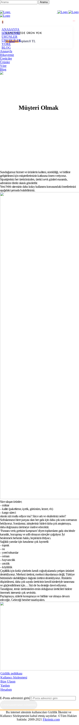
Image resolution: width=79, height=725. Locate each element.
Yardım (5, 685)
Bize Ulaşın (7, 681)
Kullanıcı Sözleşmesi (13, 677)
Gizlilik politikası (11, 673)
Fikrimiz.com (51, 719)
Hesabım (6, 689)
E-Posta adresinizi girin (15, 698)
